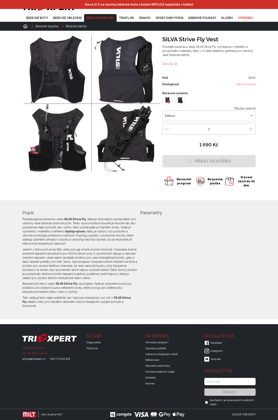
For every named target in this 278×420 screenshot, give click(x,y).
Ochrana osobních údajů (160, 371)
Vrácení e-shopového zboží (161, 354)
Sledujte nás (219, 336)
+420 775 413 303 (60, 358)
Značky (145, 18)
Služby (227, 18)
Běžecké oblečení (67, 18)
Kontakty (150, 377)
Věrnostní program (157, 342)
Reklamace (152, 359)
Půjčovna (92, 348)
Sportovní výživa (169, 18)
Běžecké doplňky (100, 18)
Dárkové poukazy (202, 18)
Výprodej (245, 18)
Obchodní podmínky (157, 365)
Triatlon (126, 18)
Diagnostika (93, 342)
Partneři (150, 383)
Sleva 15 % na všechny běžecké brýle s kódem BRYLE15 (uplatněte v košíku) (139, 4)
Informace (157, 336)
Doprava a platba (155, 348)
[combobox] (209, 117)
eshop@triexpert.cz (34, 358)
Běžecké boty (37, 18)
